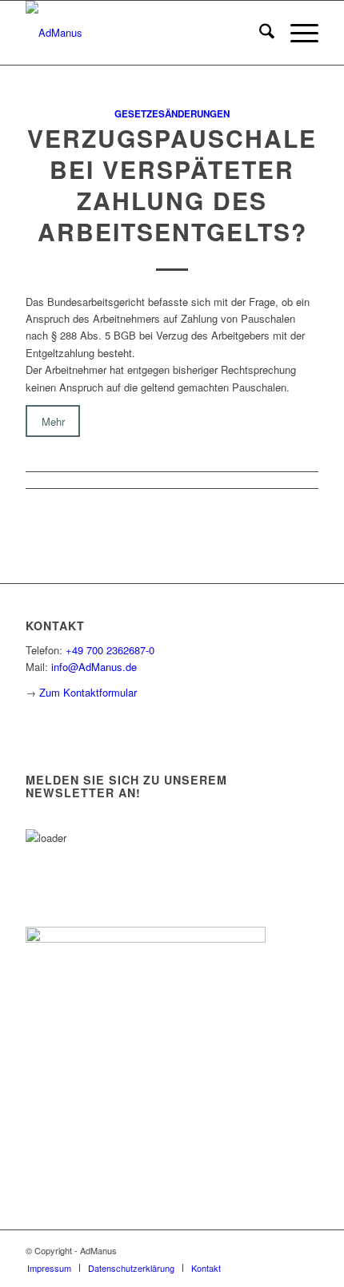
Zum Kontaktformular (88, 692)
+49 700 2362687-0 (110, 649)
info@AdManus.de (94, 666)
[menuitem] (258, 33)
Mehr (53, 420)
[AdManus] (142, 33)
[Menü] (296, 33)
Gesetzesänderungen (172, 114)
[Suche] (258, 33)
